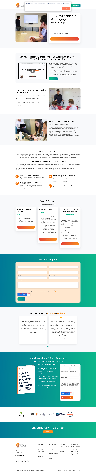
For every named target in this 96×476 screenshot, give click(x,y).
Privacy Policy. (55, 291)
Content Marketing (74, 444)
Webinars (62, 455)
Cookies (79, 470)
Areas (59, 470)
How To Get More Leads (64, 453)
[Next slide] (79, 331)
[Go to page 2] (48, 346)
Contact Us (65, 470)
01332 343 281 (19, 452)
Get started (64, 39)
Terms (70, 470)
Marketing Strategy (52, 451)
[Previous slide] (16, 331)
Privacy (74, 470)
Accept (66, 8)
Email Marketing (41, 453)
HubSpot (61, 313)
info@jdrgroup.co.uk (20, 455)
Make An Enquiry (63, 444)
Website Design (52, 449)
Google (51, 313)
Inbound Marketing (53, 447)
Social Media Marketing (42, 451)
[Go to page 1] (47, 346)
